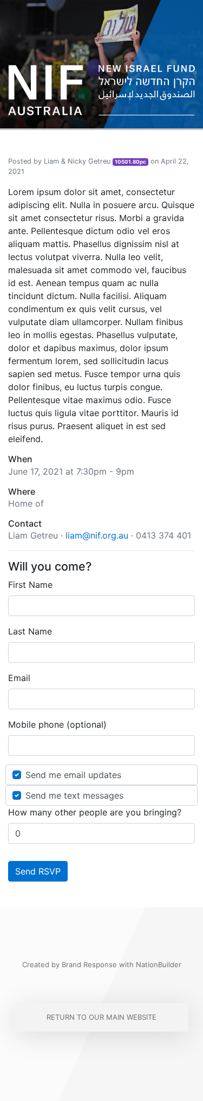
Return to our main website (101, 1017)
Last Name (30, 631)
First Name (30, 584)
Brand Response (89, 964)
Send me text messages (74, 795)
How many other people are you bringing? (94, 812)
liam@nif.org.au (97, 535)
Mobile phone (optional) (57, 724)
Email (19, 677)
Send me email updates (73, 774)
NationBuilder (158, 964)
